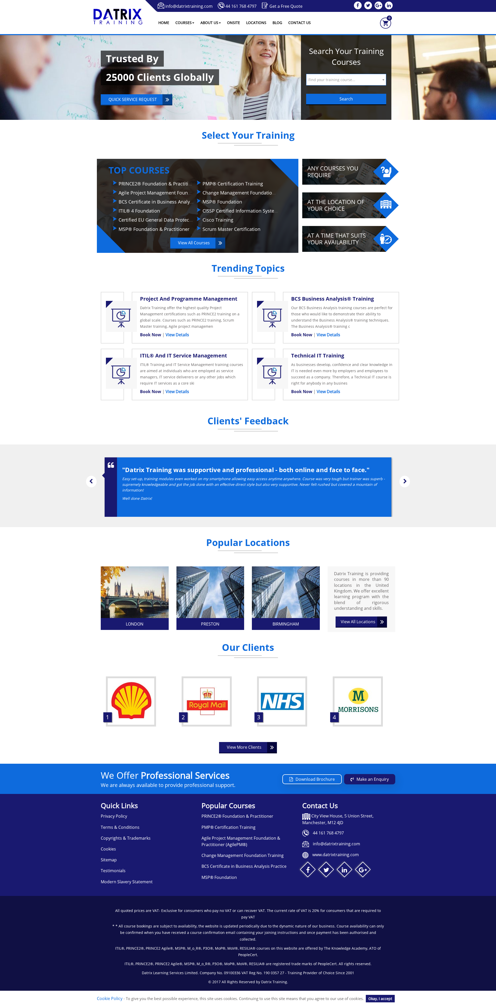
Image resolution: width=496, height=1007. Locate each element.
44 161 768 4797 (241, 6)
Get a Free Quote (286, 6)
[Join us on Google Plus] (362, 871)
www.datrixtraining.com (335, 854)
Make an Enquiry (373, 779)
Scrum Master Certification (231, 229)
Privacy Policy (114, 816)
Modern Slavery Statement (127, 882)
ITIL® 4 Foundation (139, 211)
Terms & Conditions (120, 827)
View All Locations (358, 622)
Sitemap (109, 860)
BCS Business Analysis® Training (332, 298)
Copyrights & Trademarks (126, 838)
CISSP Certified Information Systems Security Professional (265, 211)
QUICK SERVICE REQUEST (133, 99)
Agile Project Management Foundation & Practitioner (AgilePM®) (188, 193)
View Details (177, 335)
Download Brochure (315, 779)
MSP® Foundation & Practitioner (154, 229)
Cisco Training (218, 220)
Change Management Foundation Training (248, 193)
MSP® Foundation (222, 202)
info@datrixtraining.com (189, 6)
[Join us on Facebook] (307, 871)
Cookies (108, 849)
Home (163, 22)
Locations (256, 22)
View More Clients (244, 747)
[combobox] (346, 79)
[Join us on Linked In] (344, 871)
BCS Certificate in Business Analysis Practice (166, 202)
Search (346, 99)
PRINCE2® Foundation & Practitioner (158, 184)
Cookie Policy (109, 998)
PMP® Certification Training (233, 184)
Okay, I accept (380, 998)
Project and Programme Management (188, 298)
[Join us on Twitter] (326, 871)
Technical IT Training (317, 355)
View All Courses (194, 243)
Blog (277, 22)
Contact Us (299, 22)
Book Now (151, 335)
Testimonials (113, 870)
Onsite (233, 22)
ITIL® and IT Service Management (183, 355)
